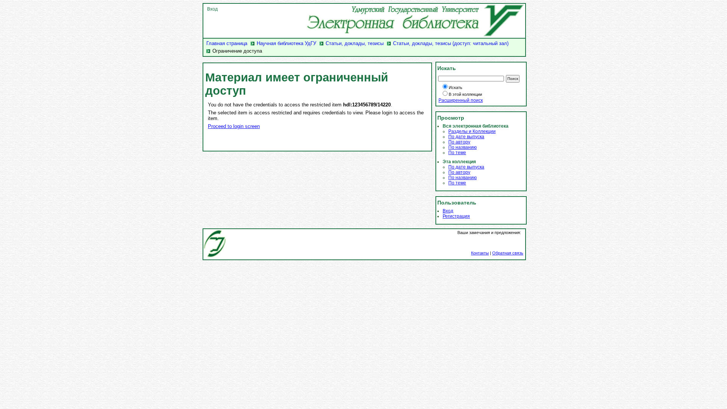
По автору (459, 142)
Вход (212, 9)
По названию (462, 147)
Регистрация (456, 216)
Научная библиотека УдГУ (286, 43)
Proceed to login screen (234, 126)
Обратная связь (507, 253)
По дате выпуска (466, 136)
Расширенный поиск (460, 100)
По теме (457, 152)
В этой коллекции (465, 94)
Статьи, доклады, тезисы (355, 43)
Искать (455, 87)
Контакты (480, 253)
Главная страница (226, 43)
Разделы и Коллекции (472, 131)
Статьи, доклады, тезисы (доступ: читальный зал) (451, 43)
